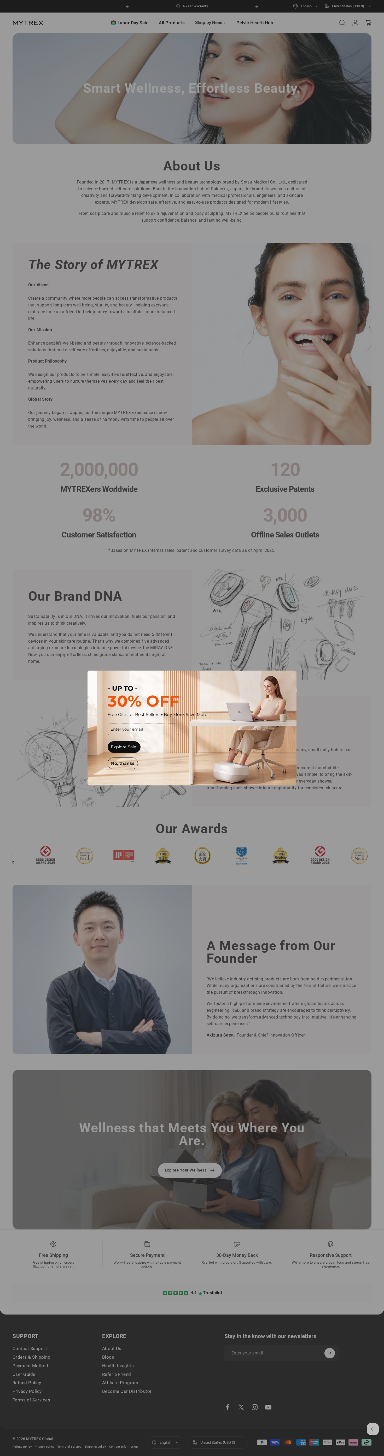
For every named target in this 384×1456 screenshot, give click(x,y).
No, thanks (123, 763)
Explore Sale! (124, 746)
